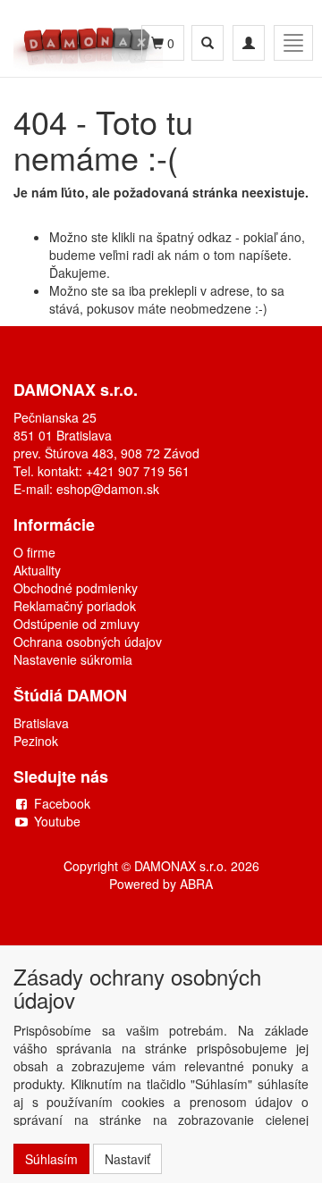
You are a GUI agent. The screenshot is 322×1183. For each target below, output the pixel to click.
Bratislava (41, 723)
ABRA (196, 884)
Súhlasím (51, 1159)
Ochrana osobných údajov (87, 641)
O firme (34, 552)
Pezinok (35, 741)
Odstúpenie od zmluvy (76, 624)
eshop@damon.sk (107, 489)
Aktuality (37, 570)
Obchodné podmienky (75, 588)
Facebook (62, 803)
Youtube (57, 821)
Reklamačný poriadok (74, 606)
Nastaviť (127, 1159)
